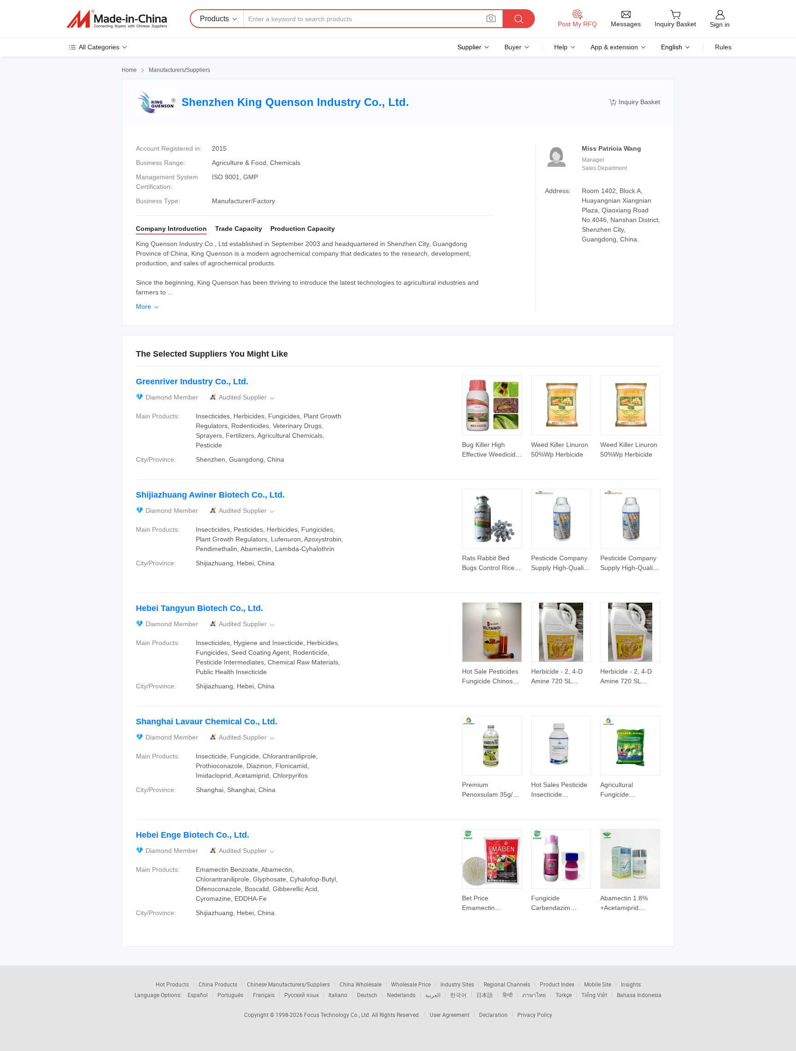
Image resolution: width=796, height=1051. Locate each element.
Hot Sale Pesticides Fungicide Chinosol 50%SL (490, 681)
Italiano (337, 994)
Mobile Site (597, 984)
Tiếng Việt (594, 994)
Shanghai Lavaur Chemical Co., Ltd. (206, 721)
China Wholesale (360, 984)
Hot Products (172, 984)
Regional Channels (507, 984)
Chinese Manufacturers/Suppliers (288, 984)
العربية (432, 994)
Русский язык (301, 994)
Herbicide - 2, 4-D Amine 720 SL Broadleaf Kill (557, 681)
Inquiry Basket (634, 102)
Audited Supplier (247, 397)
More (148, 306)
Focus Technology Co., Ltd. (338, 1014)
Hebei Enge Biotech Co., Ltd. (192, 835)
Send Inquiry (492, 449)
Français (264, 994)
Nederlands (401, 994)
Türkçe (564, 994)
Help (561, 47)
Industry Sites (457, 984)
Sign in (720, 24)
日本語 (484, 994)
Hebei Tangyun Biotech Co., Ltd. (199, 608)
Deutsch (367, 994)
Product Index (557, 984)
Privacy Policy (534, 1014)
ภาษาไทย (534, 994)
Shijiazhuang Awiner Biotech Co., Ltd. (210, 494)
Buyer (512, 47)
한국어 (458, 994)
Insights (631, 984)
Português (230, 994)
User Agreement (449, 1014)
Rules (723, 47)
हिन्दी (508, 994)
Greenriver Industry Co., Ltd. (192, 381)
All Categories (99, 47)
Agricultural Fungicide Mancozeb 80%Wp (627, 794)
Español (197, 994)
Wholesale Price (411, 984)
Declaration (493, 1014)
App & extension (614, 47)
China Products (218, 984)
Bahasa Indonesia (639, 994)
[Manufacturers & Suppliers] (116, 19)
